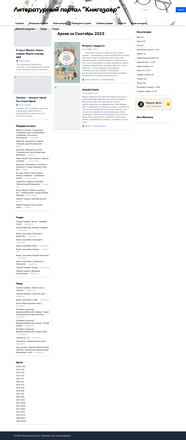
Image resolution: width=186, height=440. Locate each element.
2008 (18, 421)
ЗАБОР (140, 54)
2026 (18, 366)
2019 (18, 388)
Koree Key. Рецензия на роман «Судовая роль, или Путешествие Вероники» (30, 152)
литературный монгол (146, 58)
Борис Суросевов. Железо (27, 249)
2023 (18, 375)
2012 (18, 409)
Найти (181, 9)
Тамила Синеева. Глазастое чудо (30, 294)
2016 (18, 397)
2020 (18, 385)
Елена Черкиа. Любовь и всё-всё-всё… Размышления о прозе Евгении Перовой (32, 192)
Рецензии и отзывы (81, 23)
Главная (20, 23)
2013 (18, 406)
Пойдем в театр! (144, 75)
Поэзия (55, 29)
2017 (18, 394)
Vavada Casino (90, 89)
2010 (18, 415)
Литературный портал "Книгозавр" (67, 9)
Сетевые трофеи (104, 23)
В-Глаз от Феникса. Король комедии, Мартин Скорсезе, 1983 (30, 53)
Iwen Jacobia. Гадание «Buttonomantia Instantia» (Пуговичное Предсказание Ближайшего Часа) (32, 349)
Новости (122, 23)
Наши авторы (60, 23)
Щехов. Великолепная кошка (29, 303)
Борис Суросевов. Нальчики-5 (29, 240)
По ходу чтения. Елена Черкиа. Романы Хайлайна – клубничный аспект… (30, 175)
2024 (18, 372)
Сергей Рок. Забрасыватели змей (31, 341)
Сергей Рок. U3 (23, 338)
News (139, 41)
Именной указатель (25, 29)
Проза (43, 29)
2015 (18, 400)
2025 (18, 369)
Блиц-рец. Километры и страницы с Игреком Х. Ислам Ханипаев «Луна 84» (32, 166)
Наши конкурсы (139, 23)
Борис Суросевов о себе (27, 300)
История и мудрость (93, 45)
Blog (138, 37)
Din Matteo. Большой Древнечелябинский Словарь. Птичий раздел (32, 323)
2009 (18, 418)
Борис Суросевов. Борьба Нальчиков (32, 255)
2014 (18, 403)
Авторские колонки (38, 23)
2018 (18, 391)
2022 (18, 378)
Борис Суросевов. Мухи (26, 246)
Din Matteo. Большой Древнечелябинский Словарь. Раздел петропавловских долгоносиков (32, 311)
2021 (18, 382)
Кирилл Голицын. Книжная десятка (31, 199)
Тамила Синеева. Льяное (27, 267)
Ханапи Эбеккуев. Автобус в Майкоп (32, 227)
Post (138, 45)
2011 (18, 412)
